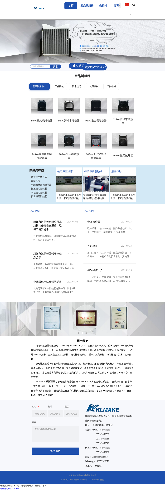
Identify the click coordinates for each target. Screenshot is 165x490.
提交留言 (55, 451)
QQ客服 (80, 65)
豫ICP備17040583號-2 (79, 479)
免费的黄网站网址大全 (9, 488)
